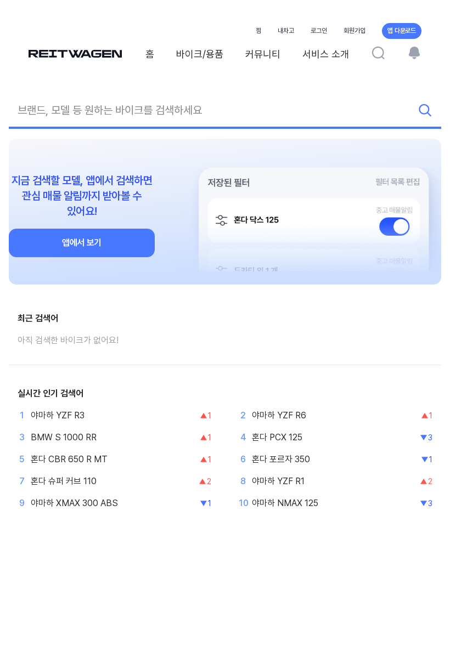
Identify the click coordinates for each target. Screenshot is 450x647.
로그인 (319, 31)
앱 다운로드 (401, 31)
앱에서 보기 (82, 242)
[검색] (378, 53)
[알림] (414, 53)
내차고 (286, 31)
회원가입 (354, 31)
